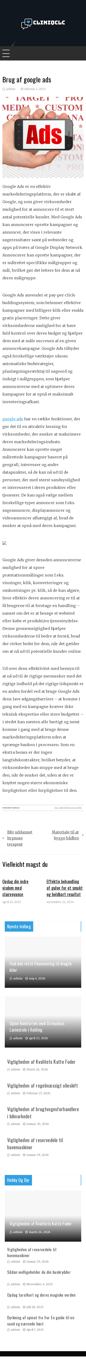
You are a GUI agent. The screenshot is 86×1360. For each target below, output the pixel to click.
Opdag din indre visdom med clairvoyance (15, 887)
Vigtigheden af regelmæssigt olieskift (42, 1085)
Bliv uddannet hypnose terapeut (19, 838)
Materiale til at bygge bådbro (65, 835)
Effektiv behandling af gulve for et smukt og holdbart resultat (65, 887)
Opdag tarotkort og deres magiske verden (41, 1295)
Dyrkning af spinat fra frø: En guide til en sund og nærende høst (40, 1321)
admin (10, 89)
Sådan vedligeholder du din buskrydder (39, 1272)
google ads (12, 419)
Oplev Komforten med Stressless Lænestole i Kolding (37, 1026)
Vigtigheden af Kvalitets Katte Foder (41, 1061)
